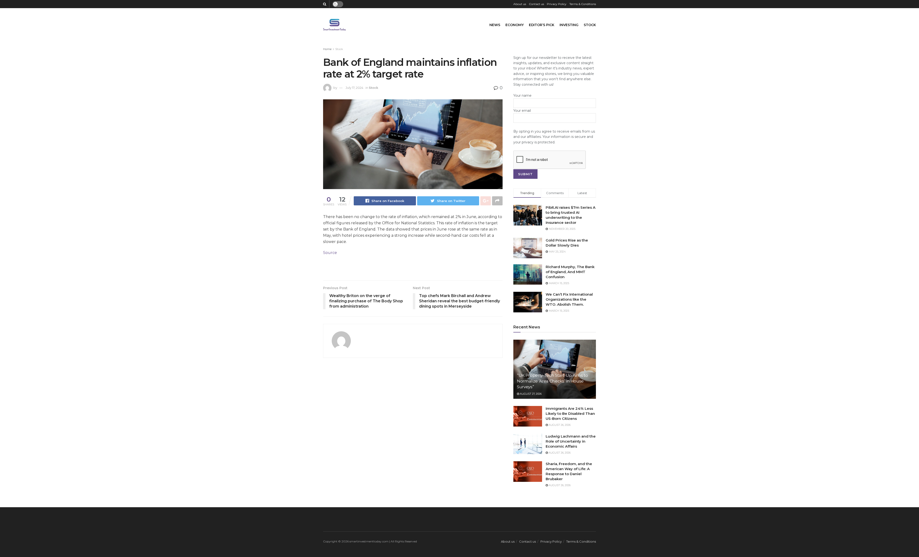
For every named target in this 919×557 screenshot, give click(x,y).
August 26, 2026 (559, 425)
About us (519, 4)
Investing (569, 25)
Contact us (536, 4)
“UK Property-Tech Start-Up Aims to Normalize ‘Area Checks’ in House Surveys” (552, 381)
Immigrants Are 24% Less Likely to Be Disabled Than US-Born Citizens (570, 413)
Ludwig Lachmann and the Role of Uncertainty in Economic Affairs (571, 441)
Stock (590, 25)
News (494, 25)
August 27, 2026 (530, 393)
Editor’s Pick (541, 25)
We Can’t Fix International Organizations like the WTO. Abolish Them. (569, 299)
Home (327, 49)
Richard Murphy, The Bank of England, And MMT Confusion (570, 271)
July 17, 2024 (354, 88)
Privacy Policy (556, 4)
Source (330, 252)
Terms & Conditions (582, 4)
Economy (514, 25)
